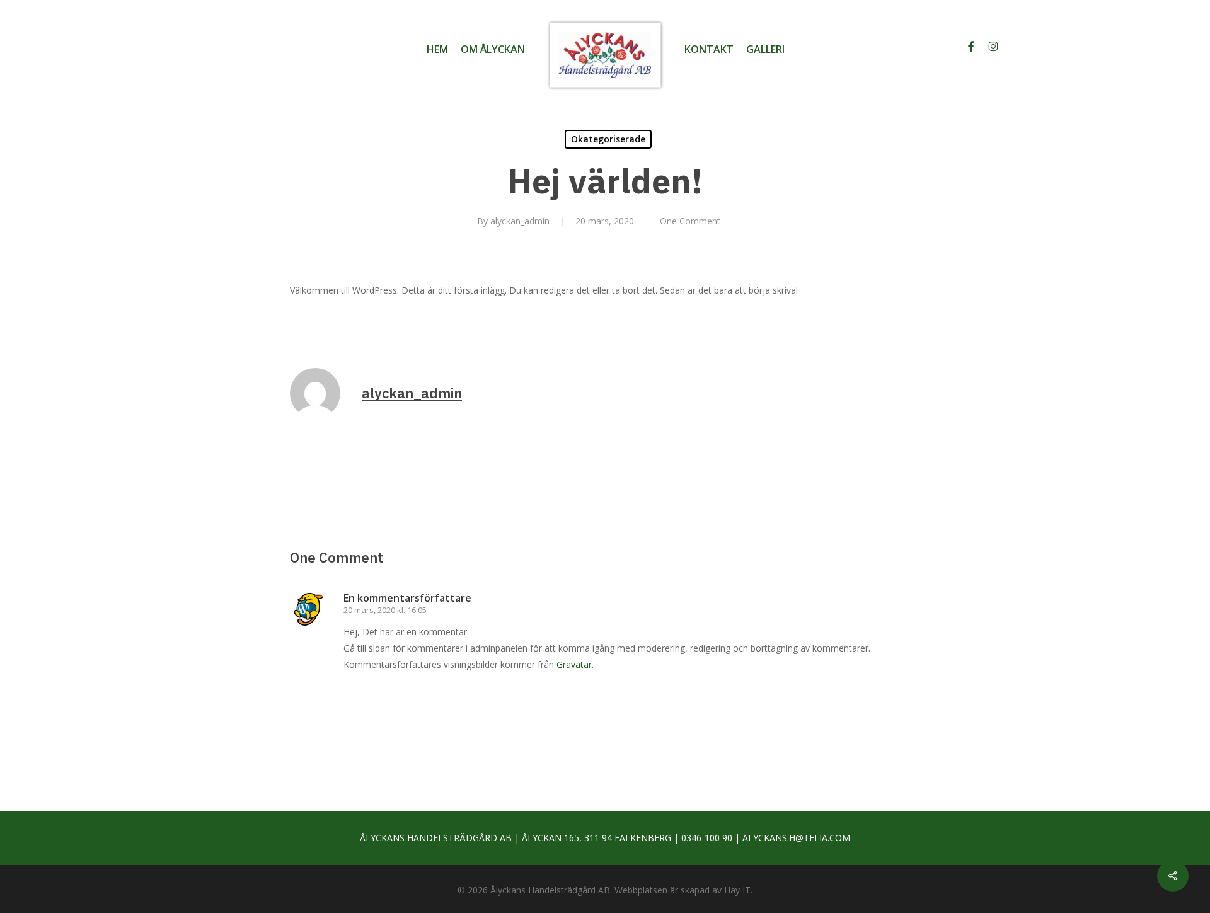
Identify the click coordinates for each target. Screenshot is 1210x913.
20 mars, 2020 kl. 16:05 (385, 610)
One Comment (690, 221)
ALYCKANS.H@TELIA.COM (796, 838)
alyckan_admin (520, 221)
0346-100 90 (706, 838)
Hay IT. (738, 890)
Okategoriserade (608, 139)
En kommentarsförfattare (407, 598)
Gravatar (574, 664)
